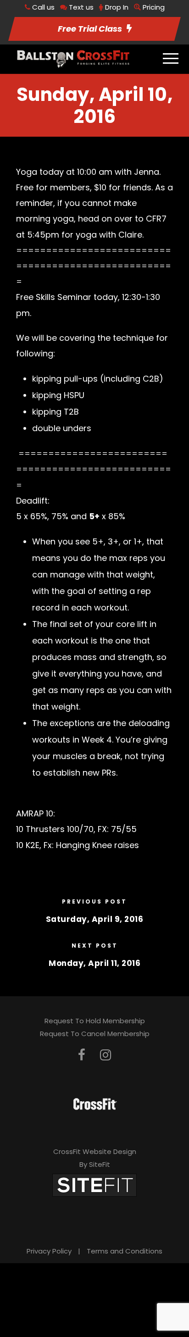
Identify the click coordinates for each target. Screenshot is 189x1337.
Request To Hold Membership (94, 1021)
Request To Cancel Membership (95, 1033)
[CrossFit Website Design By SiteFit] (94, 1184)
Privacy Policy (49, 1251)
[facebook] (81, 1055)
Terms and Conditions (124, 1251)
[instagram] (105, 1055)
